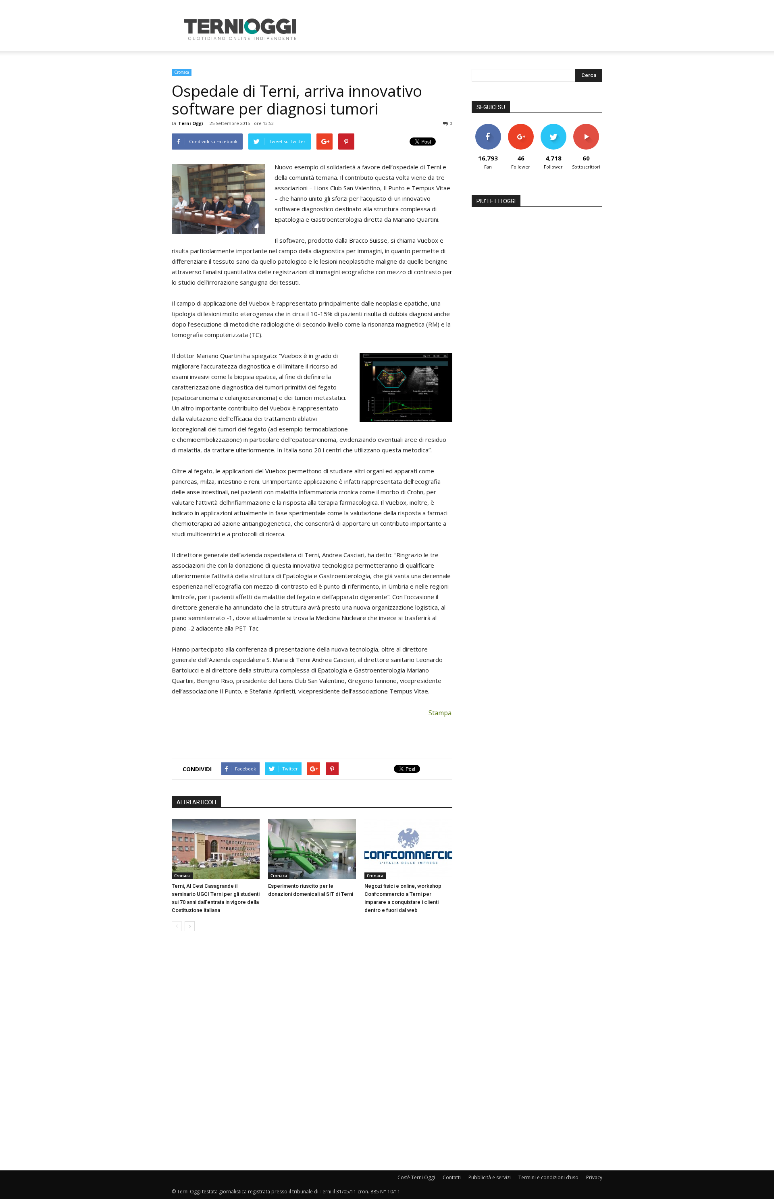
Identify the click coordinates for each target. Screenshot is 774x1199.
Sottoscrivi (586, 127)
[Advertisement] (455, 29)
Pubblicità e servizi (489, 1177)
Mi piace (488, 127)
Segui (521, 127)
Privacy (594, 1177)
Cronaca (181, 72)
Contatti (452, 1177)
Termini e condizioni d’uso (548, 1177)
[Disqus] (312, 1051)
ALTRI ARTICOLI (196, 802)
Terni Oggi (190, 123)
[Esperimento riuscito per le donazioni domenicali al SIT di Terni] (312, 849)
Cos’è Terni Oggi (416, 1177)
